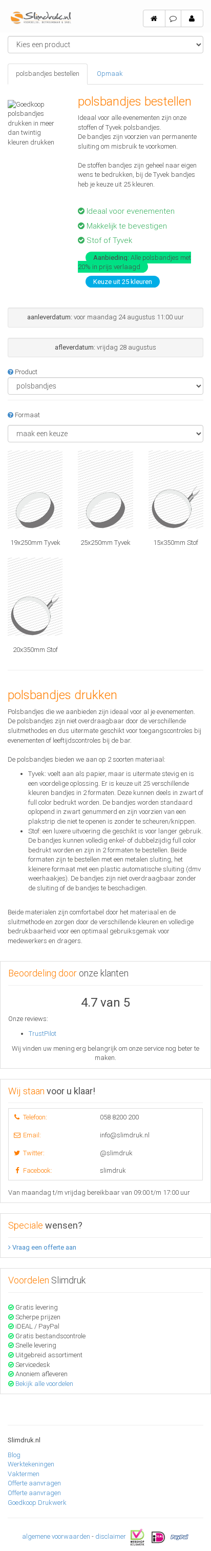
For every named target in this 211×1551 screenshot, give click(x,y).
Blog (14, 1455)
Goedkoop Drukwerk (37, 1502)
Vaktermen (23, 1474)
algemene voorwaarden (56, 1536)
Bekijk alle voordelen (44, 1383)
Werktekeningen (31, 1464)
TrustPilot (42, 1033)
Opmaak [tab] (110, 73)
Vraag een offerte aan (43, 1247)
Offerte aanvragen (34, 1483)
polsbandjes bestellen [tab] (47, 73)
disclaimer (110, 1536)
